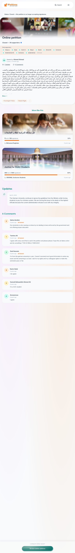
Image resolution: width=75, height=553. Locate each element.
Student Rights (22, 100)
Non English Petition (9, 100)
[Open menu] (68, 5)
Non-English (6, 21)
